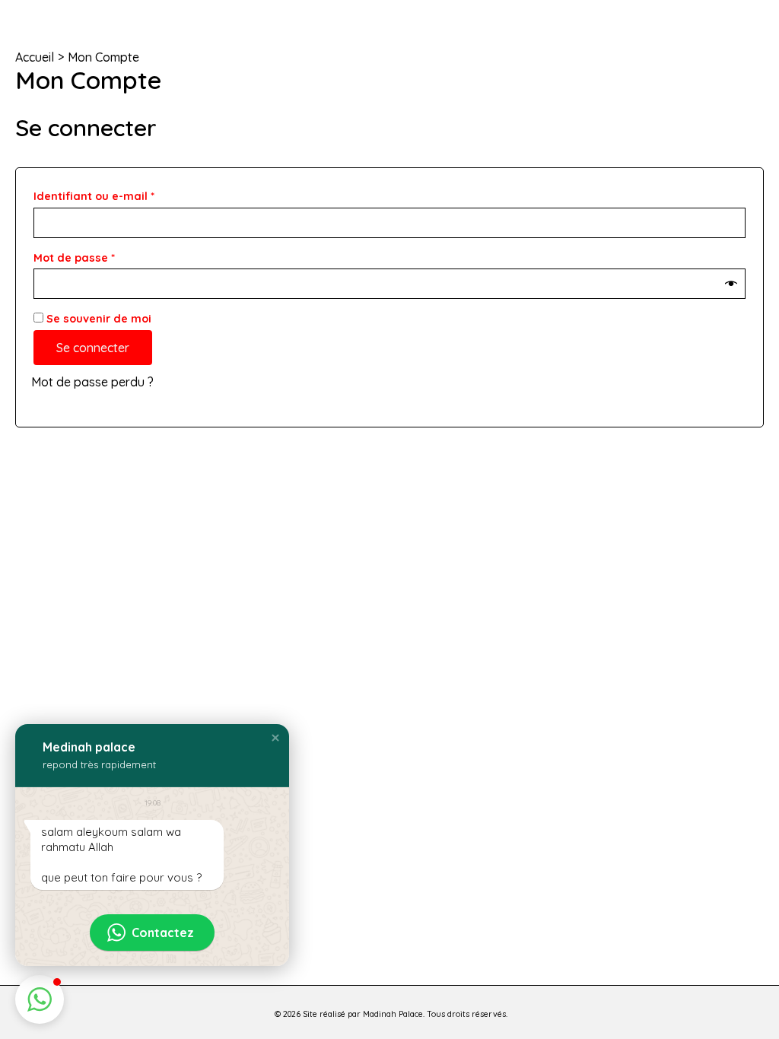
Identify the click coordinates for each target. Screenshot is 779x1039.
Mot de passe (104, 256)
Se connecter (92, 347)
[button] (275, 737)
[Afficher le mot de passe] (731, 284)
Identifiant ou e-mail (124, 194)
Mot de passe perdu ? (92, 381)
